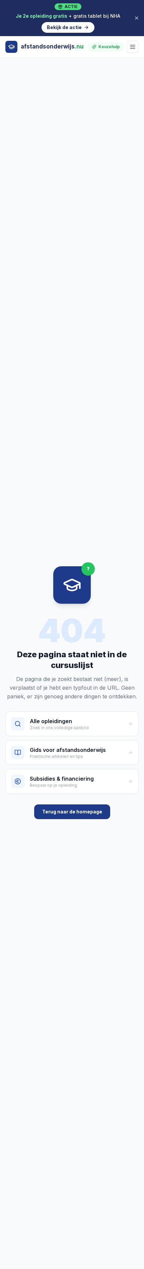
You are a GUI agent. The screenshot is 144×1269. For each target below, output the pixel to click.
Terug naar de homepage (72, 811)
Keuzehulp (109, 46)
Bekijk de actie (64, 27)
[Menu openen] (133, 47)
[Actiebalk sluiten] (136, 18)
